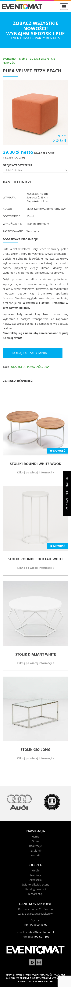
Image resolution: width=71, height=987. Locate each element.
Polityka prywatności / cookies (45, 974)
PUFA (13, 367)
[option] (19, 802)
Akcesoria (36, 880)
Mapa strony (14, 974)
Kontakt (35, 855)
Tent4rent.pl (35, 894)
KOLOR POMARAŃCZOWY (33, 367)
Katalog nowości (35, 889)
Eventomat (9, 58)
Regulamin (35, 850)
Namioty (35, 875)
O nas (35, 841)
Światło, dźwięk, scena (35, 884)
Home (35, 836)
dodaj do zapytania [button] (29, 353)
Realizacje (35, 846)
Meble (23, 58)
